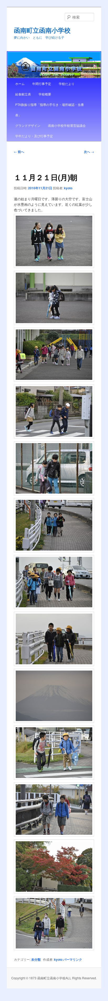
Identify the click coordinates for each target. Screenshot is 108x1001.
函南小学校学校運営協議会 (67, 125)
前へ (19, 151)
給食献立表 (23, 94)
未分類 (36, 959)
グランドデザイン (27, 125)
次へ (89, 151)
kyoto (68, 188)
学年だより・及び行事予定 (34, 136)
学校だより (66, 83)
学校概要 (45, 94)
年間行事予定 (41, 83)
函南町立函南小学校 (42, 30)
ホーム (20, 83)
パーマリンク (72, 959)
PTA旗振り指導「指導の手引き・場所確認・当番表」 (49, 109)
